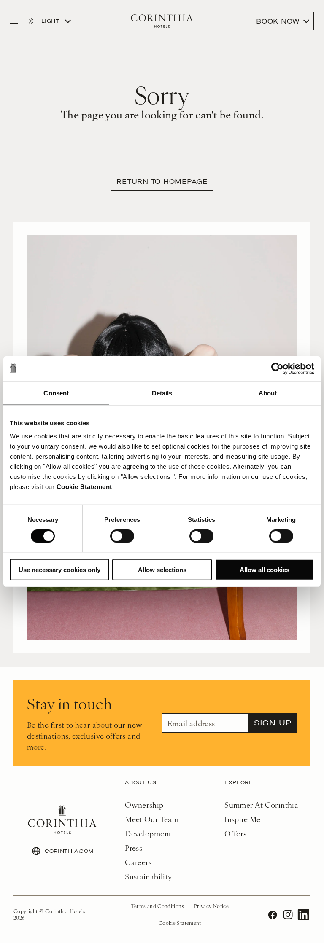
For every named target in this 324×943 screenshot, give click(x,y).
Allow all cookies (264, 569)
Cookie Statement (84, 486)
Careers (138, 862)
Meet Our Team (151, 819)
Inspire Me (242, 819)
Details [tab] (162, 392)
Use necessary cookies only (59, 569)
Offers (235, 833)
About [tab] (268, 392)
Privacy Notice (211, 906)
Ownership (144, 804)
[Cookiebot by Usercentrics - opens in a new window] (277, 368)
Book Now (278, 21)
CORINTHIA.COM (69, 851)
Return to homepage (162, 181)
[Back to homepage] (162, 21)
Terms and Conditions (157, 906)
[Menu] (14, 21)
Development (148, 833)
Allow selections (162, 569)
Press (133, 847)
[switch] (122, 536)
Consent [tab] (56, 392)
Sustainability (148, 876)
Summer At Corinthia (261, 804)
